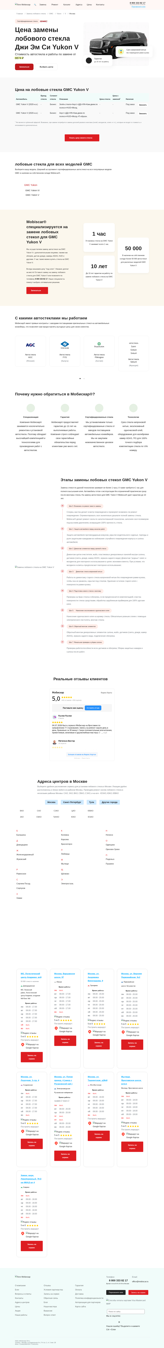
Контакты (19, 1298)
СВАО (39, 817)
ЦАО (73, 811)
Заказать (143, 105)
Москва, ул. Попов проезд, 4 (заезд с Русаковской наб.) (63, 1080)
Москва (51, 802)
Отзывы (47, 1285)
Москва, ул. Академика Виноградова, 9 (95, 977)
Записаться (24, 67)
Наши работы (21, 1315)
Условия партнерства (53, 1290)
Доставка (79, 1294)
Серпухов (20, 888)
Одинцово (110, 845)
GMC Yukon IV (32, 190)
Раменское (21, 874)
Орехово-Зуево (113, 849)
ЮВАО (90, 811)
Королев (65, 839)
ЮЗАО (90, 817)
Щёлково (65, 874)
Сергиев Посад (23, 884)
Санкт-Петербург (72, 802)
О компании (20, 1285)
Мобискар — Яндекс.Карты (82, 758)
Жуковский (21, 859)
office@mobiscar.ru (140, 1282)
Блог (17, 1290)
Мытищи (65, 864)
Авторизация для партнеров (87, 1302)
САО (39, 811)
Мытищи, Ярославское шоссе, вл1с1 (131, 1080)
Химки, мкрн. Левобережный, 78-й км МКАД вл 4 (31, 1179)
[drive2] (119, 1322)
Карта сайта (80, 1307)
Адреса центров (22, 1302)
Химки (19, 898)
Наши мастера (50, 1307)
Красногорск (66, 844)
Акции (17, 1311)
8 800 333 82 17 (137, 3)
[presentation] (74, 379)
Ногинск (109, 835)
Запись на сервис (31, 1057)
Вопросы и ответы (23, 1294)
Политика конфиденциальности (89, 1298)
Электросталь (67, 884)
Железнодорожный (25, 855)
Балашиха (21, 835)
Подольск (110, 859)
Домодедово (22, 845)
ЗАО (22, 817)
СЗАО (56, 811)
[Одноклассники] (114, 1322)
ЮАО (73, 817)
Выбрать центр (46, 67)
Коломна (65, 835)
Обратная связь (51, 1298)
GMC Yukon (30, 185)
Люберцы (65, 854)
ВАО (22, 811)
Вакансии (48, 1311)
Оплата (78, 1290)
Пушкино (110, 864)
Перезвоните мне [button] (116, 1292)
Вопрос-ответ (50, 1315)
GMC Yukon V (32, 195)
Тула (91, 802)
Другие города (109, 802)
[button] (35, 4)
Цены (89, 5)
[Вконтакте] (108, 1322)
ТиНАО (56, 817)
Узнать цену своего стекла (80, 138)
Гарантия (79, 1285)
